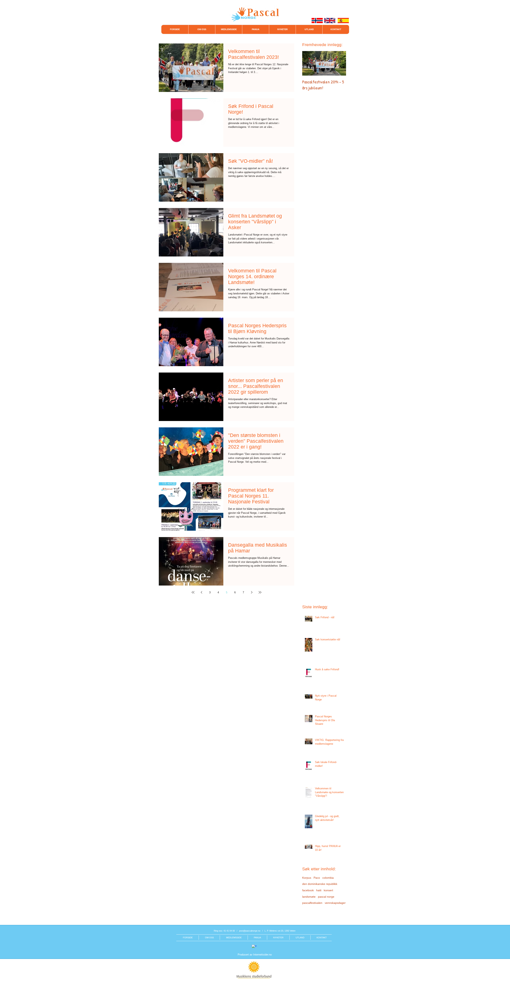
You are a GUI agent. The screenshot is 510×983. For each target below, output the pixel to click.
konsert (328, 890)
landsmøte (309, 896)
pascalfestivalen (312, 902)
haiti (318, 890)
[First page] (193, 592)
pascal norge (326, 896)
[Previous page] (201, 592)
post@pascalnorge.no (249, 931)
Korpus (306, 877)
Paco (317, 877)
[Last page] (260, 592)
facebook (308, 890)
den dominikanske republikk (319, 883)
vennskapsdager (335, 902)
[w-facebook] (254, 947)
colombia (328, 877)
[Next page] (251, 592)
